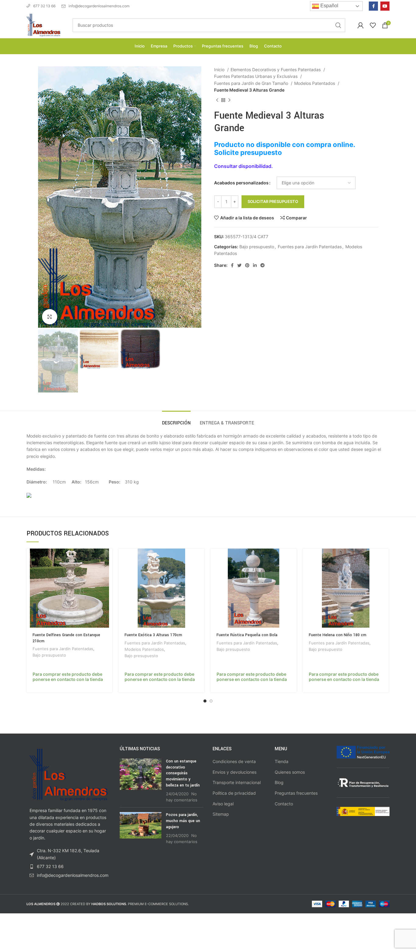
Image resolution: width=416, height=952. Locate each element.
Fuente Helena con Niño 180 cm (337, 635)
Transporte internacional (237, 782)
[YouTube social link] (385, 6)
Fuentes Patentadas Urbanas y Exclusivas (256, 76)
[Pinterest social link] (247, 265)
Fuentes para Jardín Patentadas (310, 246)
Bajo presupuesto (256, 246)
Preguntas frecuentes (296, 793)
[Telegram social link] (262, 265)
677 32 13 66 (44, 6)
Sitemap (221, 814)
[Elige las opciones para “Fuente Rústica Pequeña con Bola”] (292, 558)
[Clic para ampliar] (49, 316)
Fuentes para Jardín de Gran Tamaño (251, 83)
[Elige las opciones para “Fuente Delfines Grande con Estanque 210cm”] (107, 558)
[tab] (176, 420)
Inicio (220, 69)
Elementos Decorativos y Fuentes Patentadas (276, 69)
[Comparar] (107, 572)
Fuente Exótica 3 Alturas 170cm (153, 635)
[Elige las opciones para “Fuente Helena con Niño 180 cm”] (384, 558)
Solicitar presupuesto (273, 201)
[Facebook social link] (373, 6)
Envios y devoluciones (234, 772)
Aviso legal (223, 803)
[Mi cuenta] (360, 25)
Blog (279, 782)
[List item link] (69, 866)
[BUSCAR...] (338, 25)
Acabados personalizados (241, 182)
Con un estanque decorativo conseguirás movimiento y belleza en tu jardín (183, 773)
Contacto (284, 803)
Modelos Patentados (315, 83)
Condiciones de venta (234, 761)
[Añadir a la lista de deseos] (107, 586)
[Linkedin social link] (255, 265)
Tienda (281, 761)
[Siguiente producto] (229, 100)
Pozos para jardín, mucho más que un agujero (183, 820)
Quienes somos (290, 772)
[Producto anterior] (217, 100)
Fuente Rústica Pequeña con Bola (247, 635)
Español (328, 5)
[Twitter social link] (239, 265)
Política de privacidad (234, 793)
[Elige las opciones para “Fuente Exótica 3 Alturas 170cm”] (199, 558)
